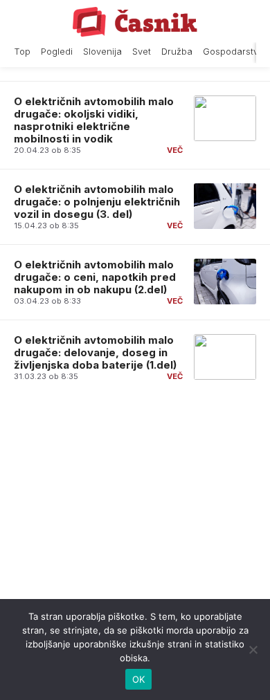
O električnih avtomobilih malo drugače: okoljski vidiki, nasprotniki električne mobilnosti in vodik (94, 120)
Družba (176, 51)
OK (138, 679)
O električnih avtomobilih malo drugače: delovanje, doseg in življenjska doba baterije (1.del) (95, 352)
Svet (141, 51)
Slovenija (102, 51)
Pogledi (57, 51)
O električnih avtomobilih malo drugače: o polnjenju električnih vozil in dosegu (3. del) (97, 202)
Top (22, 51)
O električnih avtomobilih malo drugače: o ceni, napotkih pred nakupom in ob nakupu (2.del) (95, 277)
